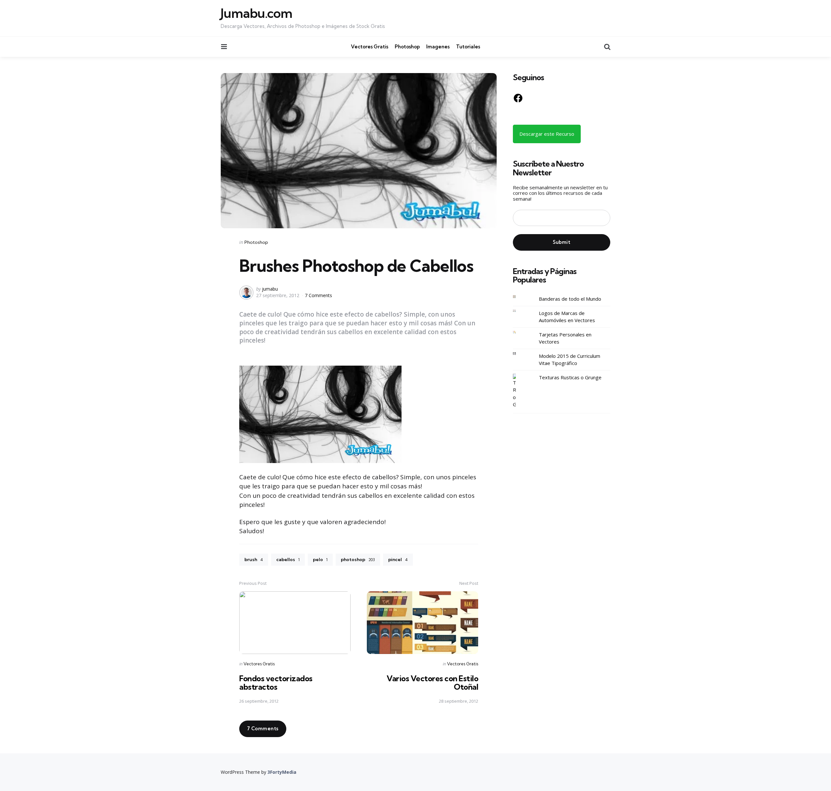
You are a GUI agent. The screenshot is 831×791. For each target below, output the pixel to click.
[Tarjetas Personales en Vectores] (519, 332)
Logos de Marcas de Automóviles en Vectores (567, 317)
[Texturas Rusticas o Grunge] (519, 390)
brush (253, 559)
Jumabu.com (256, 13)
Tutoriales (468, 47)
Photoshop (407, 47)
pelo (320, 559)
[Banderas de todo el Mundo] (519, 296)
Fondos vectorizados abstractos (276, 682)
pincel (398, 559)
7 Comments (318, 295)
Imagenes (438, 47)
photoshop (358, 559)
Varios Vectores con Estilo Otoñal (432, 682)
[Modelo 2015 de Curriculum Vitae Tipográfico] (519, 353)
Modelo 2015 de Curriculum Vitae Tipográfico (569, 360)
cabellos (288, 559)
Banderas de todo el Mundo (570, 298)
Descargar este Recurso (546, 134)
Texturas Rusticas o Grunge (570, 377)
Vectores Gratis (369, 47)
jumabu (270, 289)
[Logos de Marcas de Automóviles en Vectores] (519, 311)
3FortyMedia (281, 772)
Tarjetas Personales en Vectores (565, 338)
